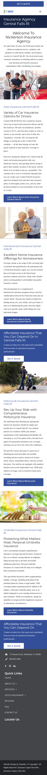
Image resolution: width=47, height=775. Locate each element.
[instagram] (10, 666)
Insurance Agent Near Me (27, 767)
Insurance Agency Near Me (14, 771)
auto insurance (23, 148)
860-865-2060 (14, 659)
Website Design (10, 764)
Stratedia (22, 764)
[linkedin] (14, 666)
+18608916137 (11, 653)
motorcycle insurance (12, 425)
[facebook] (6, 666)
